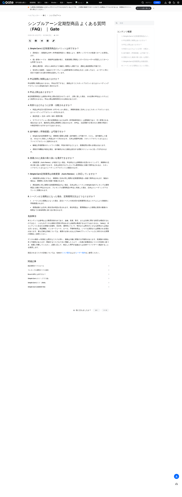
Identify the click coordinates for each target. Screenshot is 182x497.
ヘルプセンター (34, 15)
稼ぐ (44, 15)
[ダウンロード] (176, 476)
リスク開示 (66, 253)
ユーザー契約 (80, 253)
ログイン (149, 2)
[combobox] (134, 23)
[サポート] (176, 483)
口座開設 (157, 2)
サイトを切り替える (143, 8)
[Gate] (8, 2)
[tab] (134, 36)
